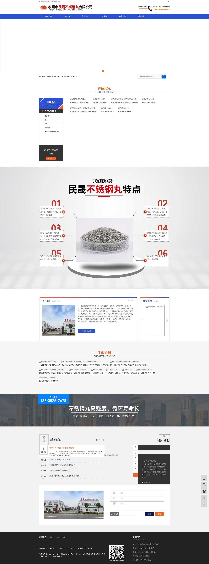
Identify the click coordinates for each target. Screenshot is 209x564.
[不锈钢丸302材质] (148, 99)
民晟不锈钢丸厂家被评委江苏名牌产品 (54, 373)
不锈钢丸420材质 (117, 102)
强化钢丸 (57, 76)
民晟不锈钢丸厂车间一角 (145, 373)
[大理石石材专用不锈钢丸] (79, 99)
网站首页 (48, 16)
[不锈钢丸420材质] (117, 99)
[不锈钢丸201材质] (76, 108)
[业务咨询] (204, 478)
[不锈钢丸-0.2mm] (107, 108)
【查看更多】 (99, 440)
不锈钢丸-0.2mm (107, 111)
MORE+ (130, 300)
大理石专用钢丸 (60, 537)
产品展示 (66, 16)
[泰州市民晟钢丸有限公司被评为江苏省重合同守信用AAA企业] (85, 362)
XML (168, 1)
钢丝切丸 (100, 554)
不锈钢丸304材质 (131, 102)
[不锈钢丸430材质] (100, 99)
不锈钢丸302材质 (148, 102)
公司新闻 (103, 16)
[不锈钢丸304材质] (131, 99)
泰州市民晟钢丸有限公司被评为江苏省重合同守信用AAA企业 (85, 365)
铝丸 (46, 120)
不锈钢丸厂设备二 (113, 373)
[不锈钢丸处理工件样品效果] (49, 362)
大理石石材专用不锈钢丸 (68, 76)
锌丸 (46, 124)
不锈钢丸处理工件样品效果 (49, 365)
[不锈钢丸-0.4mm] (124, 108)
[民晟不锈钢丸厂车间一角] (145, 370)
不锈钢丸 (50, 76)
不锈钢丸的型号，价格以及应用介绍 (154, 481)
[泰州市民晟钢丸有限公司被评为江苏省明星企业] (128, 362)
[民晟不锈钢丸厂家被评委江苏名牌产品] (54, 370)
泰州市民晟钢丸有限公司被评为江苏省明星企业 (128, 365)
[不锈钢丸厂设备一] (98, 370)
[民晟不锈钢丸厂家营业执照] (79, 370)
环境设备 (140, 16)
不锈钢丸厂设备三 (129, 373)
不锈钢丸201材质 (76, 111)
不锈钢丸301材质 (89, 111)
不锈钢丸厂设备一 (98, 373)
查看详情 (147, 462)
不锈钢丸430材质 (100, 102)
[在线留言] (204, 498)
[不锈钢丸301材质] (89, 108)
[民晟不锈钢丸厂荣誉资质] (48, 378)
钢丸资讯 (122, 16)
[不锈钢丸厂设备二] (113, 370)
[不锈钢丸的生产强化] (118, 450)
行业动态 (85, 16)
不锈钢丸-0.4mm (124, 111)
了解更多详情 (86, 331)
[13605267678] (204, 485)
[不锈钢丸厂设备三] (129, 370)
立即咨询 (51, 158)
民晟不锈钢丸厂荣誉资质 (48, 381)
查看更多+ (164, 436)
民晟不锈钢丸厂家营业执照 (79, 373)
